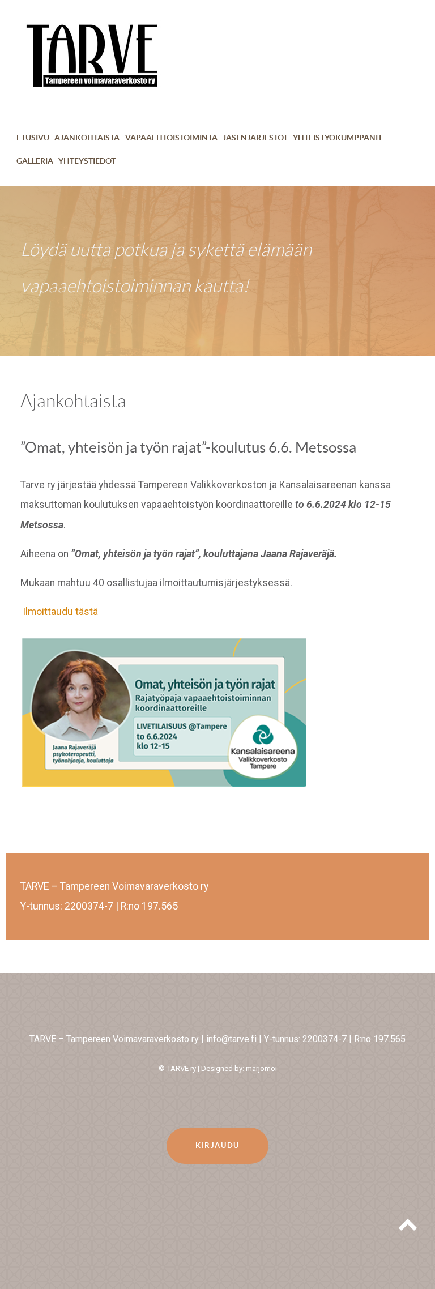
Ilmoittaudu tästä (60, 611)
